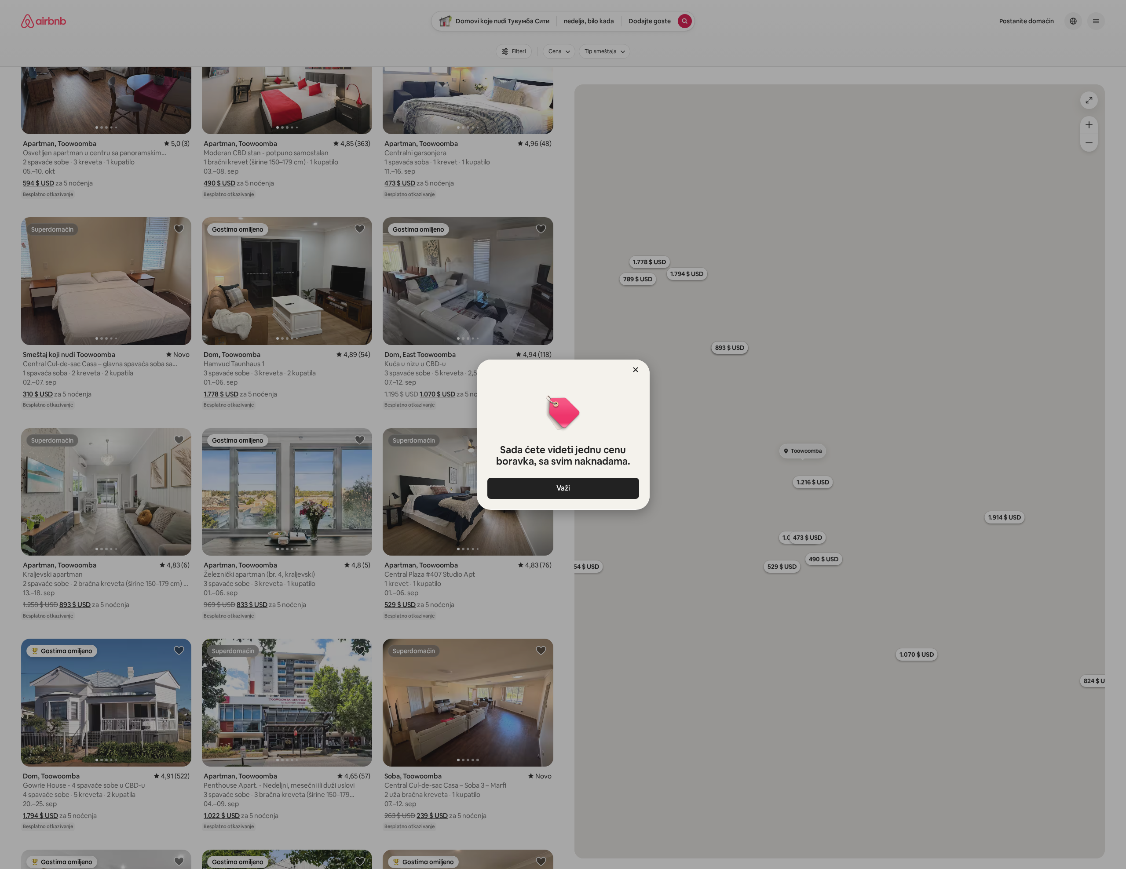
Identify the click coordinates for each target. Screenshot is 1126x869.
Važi (563, 488)
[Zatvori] (635, 369)
